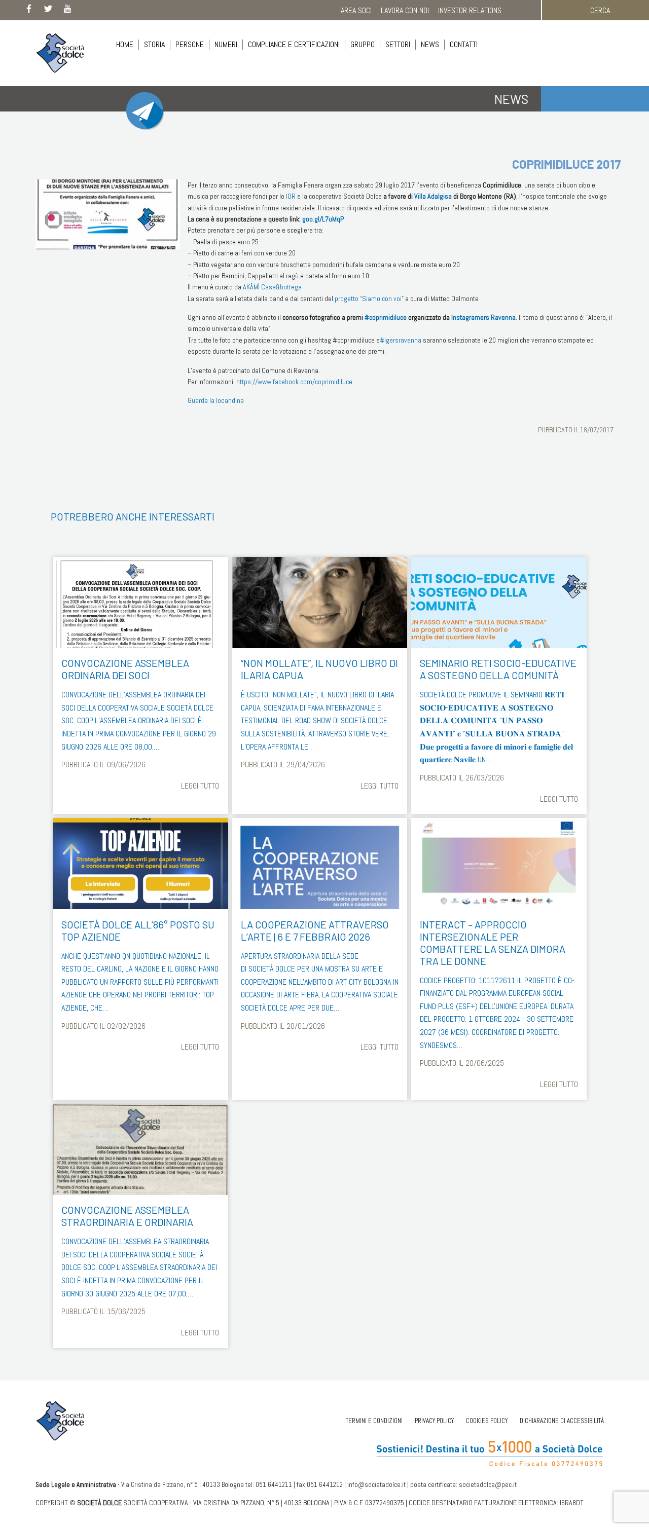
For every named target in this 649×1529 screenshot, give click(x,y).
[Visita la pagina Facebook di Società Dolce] (29, 11)
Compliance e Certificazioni (294, 44)
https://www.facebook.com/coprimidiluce (294, 381)
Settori (397, 44)
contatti (464, 44)
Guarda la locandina (216, 400)
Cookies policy (487, 1421)
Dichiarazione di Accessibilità (562, 1421)
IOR (291, 196)
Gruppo (362, 44)
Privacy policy (434, 1421)
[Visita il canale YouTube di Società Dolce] (67, 11)
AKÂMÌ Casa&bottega (272, 286)
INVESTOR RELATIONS (469, 10)
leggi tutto (200, 785)
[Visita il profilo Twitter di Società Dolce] (48, 11)
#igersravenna (400, 340)
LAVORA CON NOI (405, 10)
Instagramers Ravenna (483, 317)
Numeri (225, 44)
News (430, 44)
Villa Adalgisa (433, 196)
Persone (189, 44)
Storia (154, 44)
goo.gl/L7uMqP (323, 218)
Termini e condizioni (374, 1421)
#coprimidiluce (386, 317)
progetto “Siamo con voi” (369, 298)
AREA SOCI (356, 10)
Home (124, 44)
